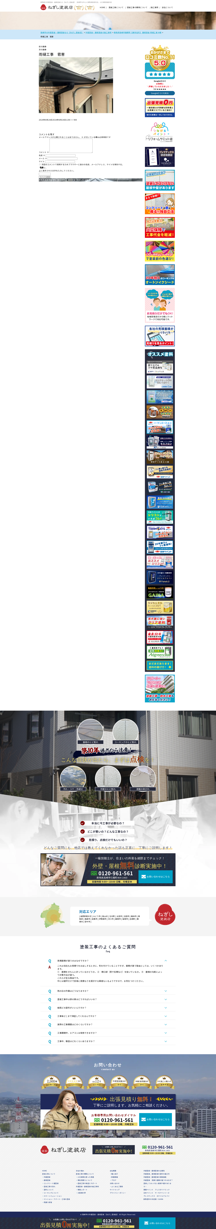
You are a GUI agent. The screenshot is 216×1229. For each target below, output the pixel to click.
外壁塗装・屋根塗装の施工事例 (87, 1186)
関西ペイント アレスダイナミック (157, 1190)
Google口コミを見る (160, 93)
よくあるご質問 (117, 1186)
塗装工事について (116, 7)
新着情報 (114, 1177)
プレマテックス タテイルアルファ (157, 1196)
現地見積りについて (85, 1180)
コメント (44, 152)
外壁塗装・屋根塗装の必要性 (154, 1171)
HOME (102, 7)
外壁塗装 (47, 1177)
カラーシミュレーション (53, 1196)
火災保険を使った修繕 (86, 1177)
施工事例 (154, 7)
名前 (42, 155)
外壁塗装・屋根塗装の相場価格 (155, 1177)
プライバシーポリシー (118, 1193)
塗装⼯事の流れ (49, 1186)
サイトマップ (115, 1190)
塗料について (49, 1190)
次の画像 (42, 49)
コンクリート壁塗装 (51, 1183)
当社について (167, 7)
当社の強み (80, 1171)
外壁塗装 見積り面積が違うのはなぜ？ (158, 1180)
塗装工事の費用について (137, 7)
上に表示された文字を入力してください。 (57, 170)
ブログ (113, 1180)
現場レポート (82, 1190)
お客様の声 (82, 1193)
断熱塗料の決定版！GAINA (153, 1199)
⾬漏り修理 (48, 1202)
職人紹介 (114, 1174)
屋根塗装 (47, 1180)
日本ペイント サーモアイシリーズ (156, 1193)
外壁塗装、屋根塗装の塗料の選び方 (157, 1174)
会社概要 (113, 1171)
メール (43, 158)
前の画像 (42, 46)
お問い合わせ (115, 1183)
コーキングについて (51, 1193)
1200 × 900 (71, 119)
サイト (42, 161)
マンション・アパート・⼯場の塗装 (57, 1199)
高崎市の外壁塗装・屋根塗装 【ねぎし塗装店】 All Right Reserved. (109, 1214)
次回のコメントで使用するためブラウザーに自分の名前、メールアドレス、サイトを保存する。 (83, 164)
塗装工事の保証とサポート (87, 1183)
